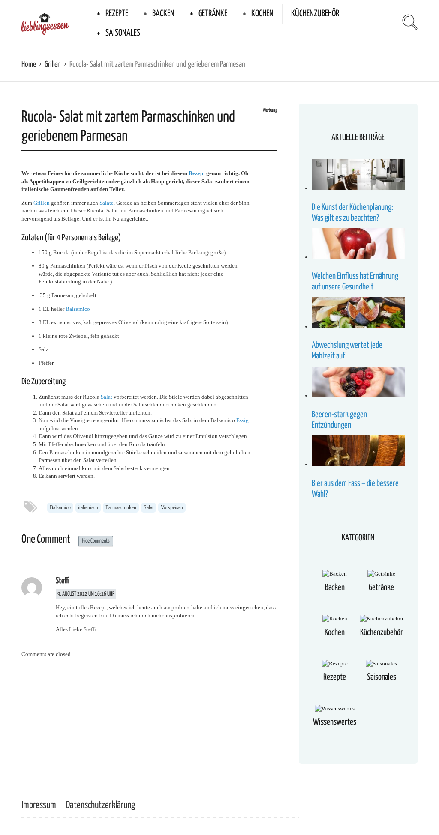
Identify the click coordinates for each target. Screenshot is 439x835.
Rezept (197, 173)
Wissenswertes (334, 722)
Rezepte (116, 13)
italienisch (88, 507)
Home (28, 64)
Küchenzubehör (315, 13)
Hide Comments (96, 541)
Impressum (38, 805)
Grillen (53, 64)
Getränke (212, 13)
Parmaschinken (120, 507)
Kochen (262, 13)
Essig (242, 420)
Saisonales (122, 33)
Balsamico (78, 309)
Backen (163, 13)
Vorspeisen (172, 507)
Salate (106, 203)
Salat (106, 397)
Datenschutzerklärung (100, 805)
